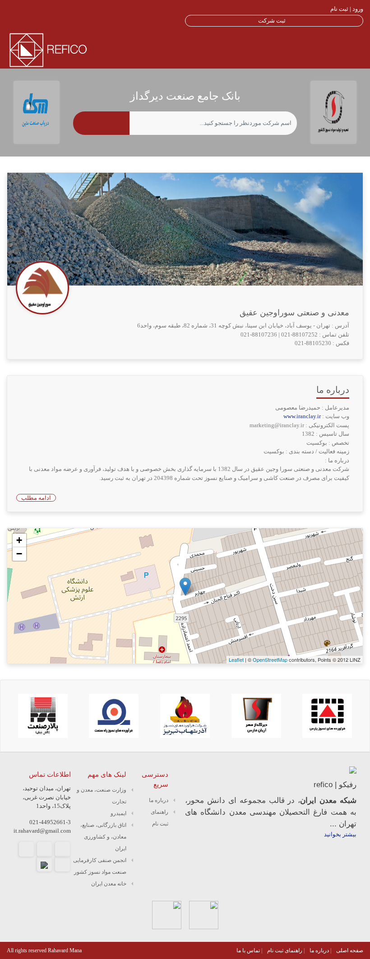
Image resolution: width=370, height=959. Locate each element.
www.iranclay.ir (302, 416)
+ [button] (19, 540)
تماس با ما (248, 950)
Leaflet (236, 659)
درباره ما (158, 800)
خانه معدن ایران (108, 884)
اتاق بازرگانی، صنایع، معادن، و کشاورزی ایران (103, 837)
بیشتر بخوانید (340, 834)
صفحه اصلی (349, 950)
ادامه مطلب (36, 497)
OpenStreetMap (270, 659)
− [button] (19, 553)
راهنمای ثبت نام (284, 950)
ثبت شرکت (272, 20)
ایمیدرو (118, 813)
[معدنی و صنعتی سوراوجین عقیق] (185, 586)
